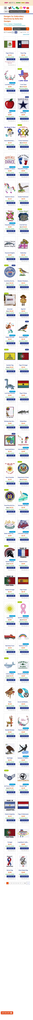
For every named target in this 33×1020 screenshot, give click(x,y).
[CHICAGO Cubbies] (23, 524)
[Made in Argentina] (10, 805)
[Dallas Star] (23, 103)
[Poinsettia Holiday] (10, 216)
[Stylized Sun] (10, 609)
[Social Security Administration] (10, 272)
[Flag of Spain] (23, 580)
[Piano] (10, 693)
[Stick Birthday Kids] (23, 440)
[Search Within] (27, 28)
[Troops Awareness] (23, 132)
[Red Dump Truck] (10, 637)
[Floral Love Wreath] (23, 721)
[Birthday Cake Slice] (23, 496)
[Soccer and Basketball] (23, 693)
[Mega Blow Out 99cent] (16, 3)
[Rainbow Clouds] (23, 637)
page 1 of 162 (23, 32)
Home (5, 24)
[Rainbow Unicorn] (10, 188)
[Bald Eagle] (10, 749)
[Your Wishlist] (24, 8)
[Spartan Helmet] (10, 552)
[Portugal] (10, 833)
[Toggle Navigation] (5, 8)
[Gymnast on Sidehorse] (23, 749)
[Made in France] (23, 552)
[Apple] (10, 103)
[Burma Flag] (10, 861)
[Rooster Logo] (23, 777)
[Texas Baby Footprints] (23, 160)
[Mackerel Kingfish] (10, 244)
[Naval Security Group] (10, 496)
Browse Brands (17, 24)
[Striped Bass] (23, 412)
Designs (10, 24)
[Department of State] (23, 468)
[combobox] (17, 11)
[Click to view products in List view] (13, 32)
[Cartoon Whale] (10, 665)
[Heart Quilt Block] (10, 440)
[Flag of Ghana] (23, 384)
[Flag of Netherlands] (23, 805)
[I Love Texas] (23, 75)
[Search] (27, 11)
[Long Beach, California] (23, 833)
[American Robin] (23, 328)
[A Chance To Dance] (10, 160)
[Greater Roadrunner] (23, 188)
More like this (11, 65)
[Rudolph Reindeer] (10, 721)
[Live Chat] (17, 7)
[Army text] (10, 300)
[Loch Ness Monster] (10, 384)
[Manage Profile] (21, 8)
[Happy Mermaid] (10, 328)
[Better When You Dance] (10, 524)
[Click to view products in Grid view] (16, 32)
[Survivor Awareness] (23, 609)
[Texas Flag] (23, 44)
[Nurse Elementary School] (10, 132)
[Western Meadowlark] (23, 272)
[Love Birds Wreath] (10, 75)
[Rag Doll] (23, 300)
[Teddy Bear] (23, 244)
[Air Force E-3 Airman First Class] (10, 777)
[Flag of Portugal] (23, 356)
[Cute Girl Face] (23, 216)
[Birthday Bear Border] (10, 412)
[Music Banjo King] (23, 861)
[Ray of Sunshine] (10, 468)
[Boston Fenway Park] (23, 665)
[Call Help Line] (13, 8)
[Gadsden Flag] (10, 356)
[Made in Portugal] (10, 580)
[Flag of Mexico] (10, 44)
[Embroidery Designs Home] (10, 7)
